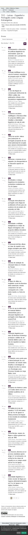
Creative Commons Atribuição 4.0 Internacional (13, 516)
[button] (18, 3)
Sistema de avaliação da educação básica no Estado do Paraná (17, 265)
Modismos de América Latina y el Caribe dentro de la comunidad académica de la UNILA (17, 391)
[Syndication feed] (24, 43)
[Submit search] (16, 3)
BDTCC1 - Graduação (8, 10)
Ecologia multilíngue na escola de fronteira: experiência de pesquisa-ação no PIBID (17, 74)
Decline (18, 533)
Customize (3, 533)
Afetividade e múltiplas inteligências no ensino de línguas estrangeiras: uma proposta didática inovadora (17, 227)
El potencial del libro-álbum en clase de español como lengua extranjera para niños (17, 246)
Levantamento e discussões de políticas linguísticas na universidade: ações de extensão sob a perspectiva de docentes (17, 53)
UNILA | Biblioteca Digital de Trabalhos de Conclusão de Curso (13, 8)
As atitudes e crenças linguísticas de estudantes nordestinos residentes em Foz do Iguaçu (16, 183)
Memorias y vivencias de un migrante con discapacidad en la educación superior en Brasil (17, 162)
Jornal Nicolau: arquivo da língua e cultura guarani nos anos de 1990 (16, 435)
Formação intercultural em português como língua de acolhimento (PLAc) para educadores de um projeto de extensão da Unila (17, 205)
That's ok (24, 533)
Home (2, 8)
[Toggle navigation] (26, 3)
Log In (21, 3)
